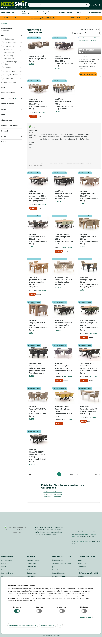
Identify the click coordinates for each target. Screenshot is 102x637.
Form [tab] (3, 87)
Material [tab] (4, 131)
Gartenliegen (31, 573)
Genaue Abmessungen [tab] (9, 125)
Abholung (4, 567)
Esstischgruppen (11, 71)
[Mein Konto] (92, 4)
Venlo (80, 570)
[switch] (39, 611)
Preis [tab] (3, 115)
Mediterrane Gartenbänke (53, 497)
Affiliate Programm (59, 576)
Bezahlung (5, 570)
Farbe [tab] (3, 109)
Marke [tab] (3, 136)
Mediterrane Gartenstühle (53, 492)
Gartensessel (9, 39)
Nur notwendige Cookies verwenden (22, 625)
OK (60, 625)
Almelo (80, 560)
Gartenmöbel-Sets (33, 560)
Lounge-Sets (31, 563)
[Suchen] (87, 5)
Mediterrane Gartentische (53, 494)
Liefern (3, 563)
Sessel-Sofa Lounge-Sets (9, 51)
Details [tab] (4, 142)
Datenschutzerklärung (82, 534)
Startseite (4, 23)
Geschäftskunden (58, 573)
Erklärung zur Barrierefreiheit (51, 635)
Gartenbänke (31, 576)
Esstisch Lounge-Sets (11, 63)
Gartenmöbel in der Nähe (61, 563)
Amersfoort (82, 563)
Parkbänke (9, 78)
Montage (4, 576)
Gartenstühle (31, 570)
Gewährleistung (7, 573)
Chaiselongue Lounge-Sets (9, 57)
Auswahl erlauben (47, 625)
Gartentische (31, 567)
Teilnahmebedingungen (84, 541)
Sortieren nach (77, 33)
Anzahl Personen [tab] (11, 98)
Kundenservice (6, 560)
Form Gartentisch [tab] (8, 93)
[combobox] (56, 5)
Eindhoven (82, 567)
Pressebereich (57, 570)
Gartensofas (9, 46)
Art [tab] (2, 35)
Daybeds (8, 68)
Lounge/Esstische (11, 75)
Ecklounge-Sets (10, 43)
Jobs (53, 567)
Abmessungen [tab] (6, 120)
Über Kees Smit (58, 560)
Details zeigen (85, 617)
